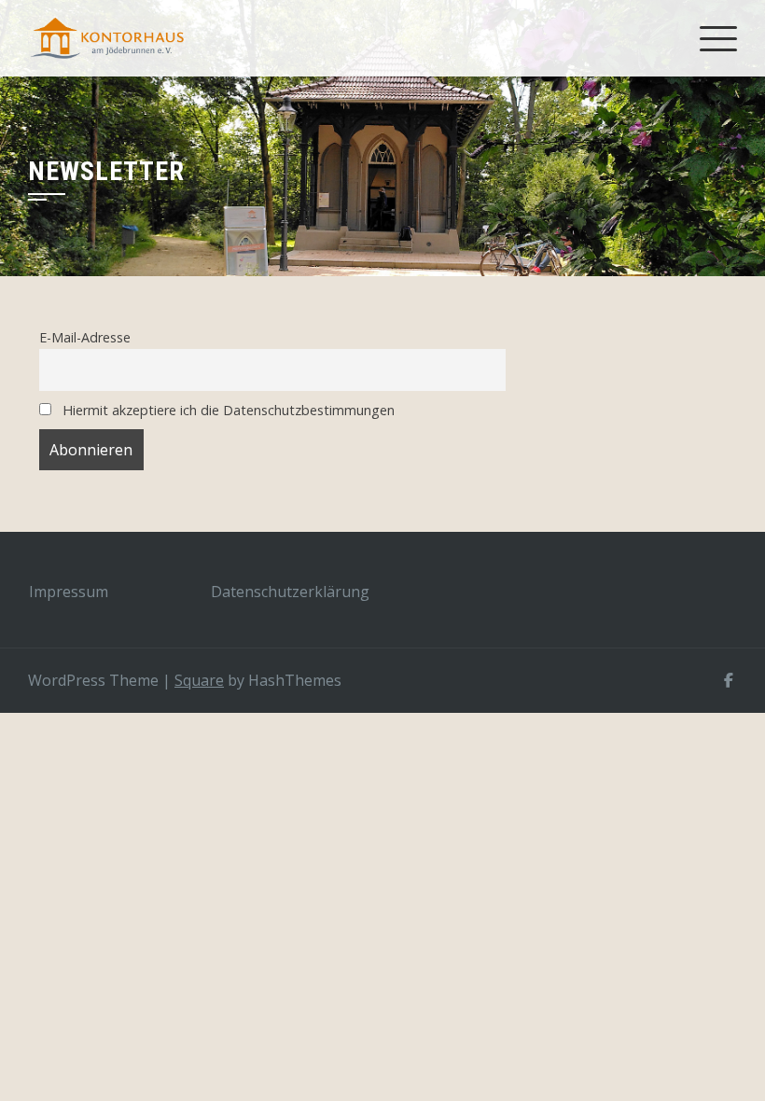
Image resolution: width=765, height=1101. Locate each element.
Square (199, 680)
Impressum (68, 591)
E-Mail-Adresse (85, 337)
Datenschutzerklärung (290, 591)
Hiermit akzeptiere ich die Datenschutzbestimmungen (227, 410)
